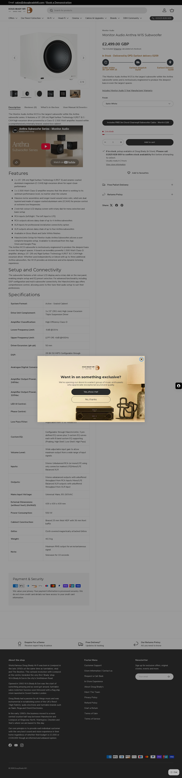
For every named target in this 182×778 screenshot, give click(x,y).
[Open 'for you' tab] (178, 386)
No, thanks (91, 399)
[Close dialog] (141, 359)
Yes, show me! (91, 392)
